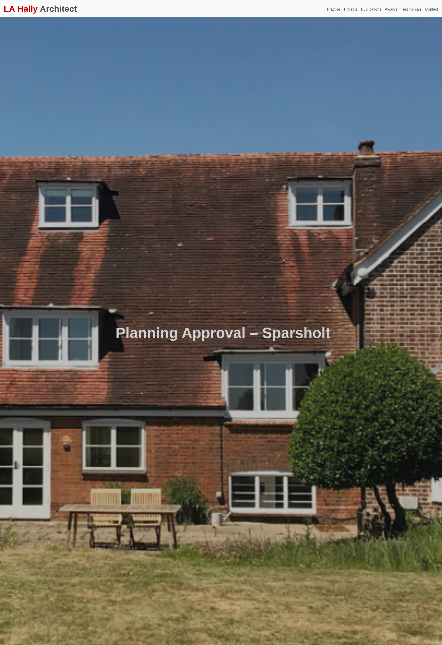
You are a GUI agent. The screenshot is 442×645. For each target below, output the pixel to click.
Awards (391, 9)
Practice (333, 9)
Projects (350, 9)
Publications (371, 9)
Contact (431, 9)
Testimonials (411, 9)
